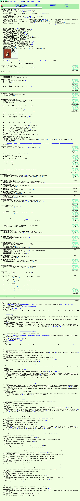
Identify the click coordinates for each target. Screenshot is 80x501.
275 (55, 20)
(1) (17, 10)
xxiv (25, 369)
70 (23, 411)
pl (46, 475)
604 (28, 260)
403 (55, 374)
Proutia (17, 5)
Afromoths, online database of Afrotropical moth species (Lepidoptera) (20, 304)
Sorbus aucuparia (49, 60)
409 (26, 34)
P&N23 (48, 19)
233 (35, 383)
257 (19, 427)
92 (26, 48)
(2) (23, 21)
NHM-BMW (8, 20)
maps (77, 70)
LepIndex (8, 23)
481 (8, 428)
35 (22, 14)
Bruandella (17, 4)
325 (32, 430)
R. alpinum (42, 60)
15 (27, 116)
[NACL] (10, 12)
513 (40, 394)
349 (26, 175)
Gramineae (9, 143)
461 (33, 41)
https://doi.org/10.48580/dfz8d (66, 311)
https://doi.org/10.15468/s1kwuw (66, 304)
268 (20, 206)
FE (59, 20)
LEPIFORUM (38, 48)
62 (22, 176)
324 (30, 122)
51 (56, 433)
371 (47, 374)
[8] (21, 116)
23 (55, 359)
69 (9, 411)
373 (27, 117)
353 (46, 427)
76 (55, 469)
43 (27, 77)
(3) (25, 181)
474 (26, 118)
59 (26, 200)
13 (56, 409)
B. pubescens (15, 60)
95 (30, 16)
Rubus (39, 143)
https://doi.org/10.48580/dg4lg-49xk (55, 326)
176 (27, 72)
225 (11, 427)
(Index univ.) (74, 23)
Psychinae (38, 1)
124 (30, 125)
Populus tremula (34, 143)
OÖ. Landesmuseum (10, 340)
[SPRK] (29, 46)
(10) (20, 80)
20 (20, 17)
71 (59, 409)
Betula (8, 60)
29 (31, 29)
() (66, 4)
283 (34, 110)
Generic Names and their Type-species (28, 331)
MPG (37, 139)
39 (25, 39)
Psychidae (32, 1)
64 (46, 410)
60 (26, 125)
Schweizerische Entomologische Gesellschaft (15, 335)
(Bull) (22, 250)
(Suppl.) (24, 44)
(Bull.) (23, 284)
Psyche (36, 4)
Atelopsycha (23, 4)
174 (25, 32)
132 (29, 212)
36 (22, 136)
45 (27, 225)
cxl (29, 250)
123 (30, 129)
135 (29, 237)
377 (31, 394)
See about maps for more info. (69, 344)
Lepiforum (8, 322)
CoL (11, 23)
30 (32, 30)
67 (61, 410)
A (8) (20, 185)
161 (66, 426)
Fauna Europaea (9, 314)
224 (32, 44)
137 (31, 272)
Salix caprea (28, 143)
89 (49, 371)
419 (63, 374)
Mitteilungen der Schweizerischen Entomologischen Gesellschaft (38, 335)
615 (27, 219)
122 (56, 371)
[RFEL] (13, 15)
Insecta (11, 1)
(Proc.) (29, 37)
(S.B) (22, 272)
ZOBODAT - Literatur (19, 340)
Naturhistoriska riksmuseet (18, 338)
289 (28, 427)
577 (35, 428)
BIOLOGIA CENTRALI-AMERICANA (13, 308)
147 (25, 101)
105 (33, 36)
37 (24, 109)
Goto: (2, 7)
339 (45, 19)
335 (43, 19)
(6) (22, 16)
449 (73, 427)
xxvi (38, 37)
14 (28, 100)
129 (58, 426)
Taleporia (17, 6)
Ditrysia (22, 1)
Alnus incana (21, 60)
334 (50, 352)
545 (26, 428)
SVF (43, 48)
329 (55, 24)
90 (24, 112)
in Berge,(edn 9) (24, 41)
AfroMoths (31, 20)
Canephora (23, 6)
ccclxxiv (31, 284)
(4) (75, 19)
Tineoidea (27, 1)
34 (26, 253)
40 (27, 158)
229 (34, 22)
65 (32, 120)
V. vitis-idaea (70, 143)
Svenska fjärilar (9, 338)
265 (27, 67)
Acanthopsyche (24, 5)
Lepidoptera (16, 1)
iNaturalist (39, 20)
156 (22, 10)
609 (44, 428)
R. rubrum (38, 60)
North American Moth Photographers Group (15, 328)
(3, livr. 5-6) (24, 29)
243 (26, 256)
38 (77, 409)
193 (75, 426)
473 (23, 11)
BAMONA (66, 139)
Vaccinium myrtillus (64, 143)
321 (37, 427)
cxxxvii (23, 399)
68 (74, 410)
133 (34, 441)
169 (56, 477)
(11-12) (25, 289)
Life (8, 1)
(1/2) (29, 63)
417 (64, 427)
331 (40, 355)
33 (34, 426)
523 (26, 138)
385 (55, 427)
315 (40, 374)
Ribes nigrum (32, 60)
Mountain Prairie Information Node (29, 306)
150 (26, 80)
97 (49, 426)
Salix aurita (27, 60)
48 (35, 424)
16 (77, 379)
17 (38, 363)
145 (36, 493)
